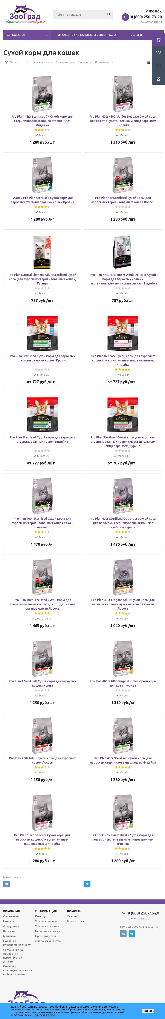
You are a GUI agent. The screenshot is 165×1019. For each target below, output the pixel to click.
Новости (9, 921)
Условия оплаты (46, 921)
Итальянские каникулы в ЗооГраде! (87, 34)
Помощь (74, 911)
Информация (46, 911)
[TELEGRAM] (87, 884)
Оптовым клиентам (48, 940)
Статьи (72, 916)
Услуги (136, 34)
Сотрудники (11, 926)
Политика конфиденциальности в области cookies (17, 970)
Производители (46, 936)
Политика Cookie (44, 1014)
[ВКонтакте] (6, 884)
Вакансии (9, 931)
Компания (11, 911)
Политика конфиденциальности (17, 942)
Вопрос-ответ (76, 921)
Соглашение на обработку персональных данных (13, 955)
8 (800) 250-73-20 (146, 17)
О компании (11, 916)
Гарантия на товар (47, 931)
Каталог (19, 34)
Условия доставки (47, 926)
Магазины (9, 936)
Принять (148, 1011)
